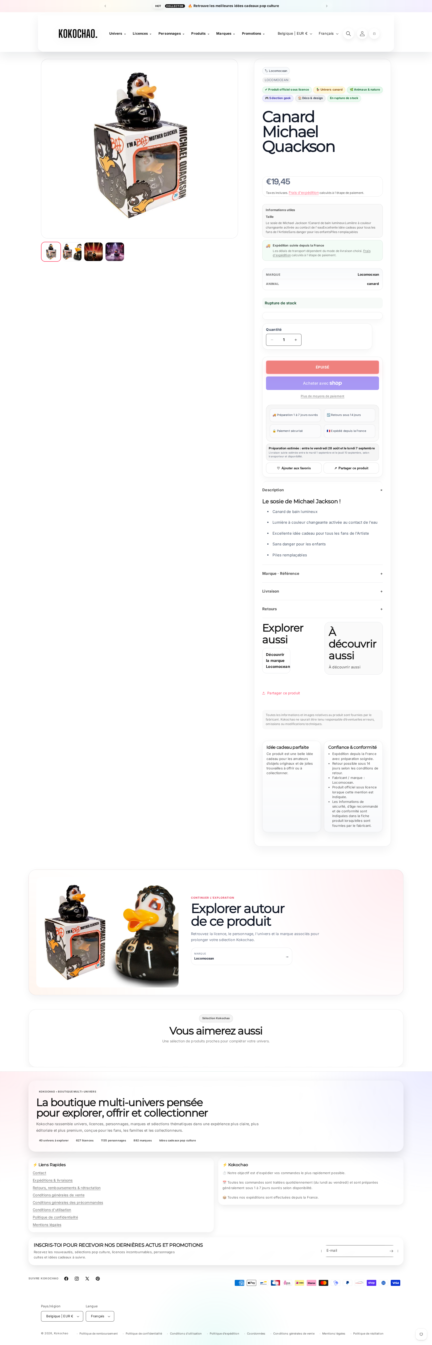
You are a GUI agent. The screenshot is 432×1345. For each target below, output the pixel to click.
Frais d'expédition (304, 192)
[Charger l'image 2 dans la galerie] (72, 251)
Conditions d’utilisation (186, 1333)
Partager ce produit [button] (283, 693)
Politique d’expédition (224, 1333)
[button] (374, 33)
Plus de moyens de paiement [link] (322, 396)
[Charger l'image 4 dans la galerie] (114, 251)
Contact (39, 1173)
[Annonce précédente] (105, 6)
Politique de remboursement (99, 1333)
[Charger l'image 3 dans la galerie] (93, 251)
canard (373, 284)
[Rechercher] (348, 33)
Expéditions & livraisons (53, 1180)
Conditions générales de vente (58, 1195)
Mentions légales (47, 1225)
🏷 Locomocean (276, 71)
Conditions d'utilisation (52, 1210)
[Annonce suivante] (326, 6)
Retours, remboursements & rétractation (67, 1188)
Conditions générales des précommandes (68, 1202)
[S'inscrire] (391, 1251)
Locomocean (368, 274)
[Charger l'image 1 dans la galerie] (51, 251)
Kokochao (61, 1333)
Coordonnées (256, 1333)
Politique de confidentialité (55, 1217)
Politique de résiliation (368, 1333)
